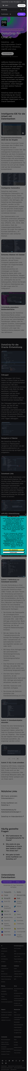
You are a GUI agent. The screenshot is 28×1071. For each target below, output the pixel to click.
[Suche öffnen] (21, 10)
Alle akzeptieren (13, 550)
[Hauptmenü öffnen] (24, 10)
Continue (21, 5)
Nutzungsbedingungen (9, 540)
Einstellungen (13, 552)
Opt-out (20, 545)
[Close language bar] (24, 1)
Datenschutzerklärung (11, 539)
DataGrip (4, 9)
